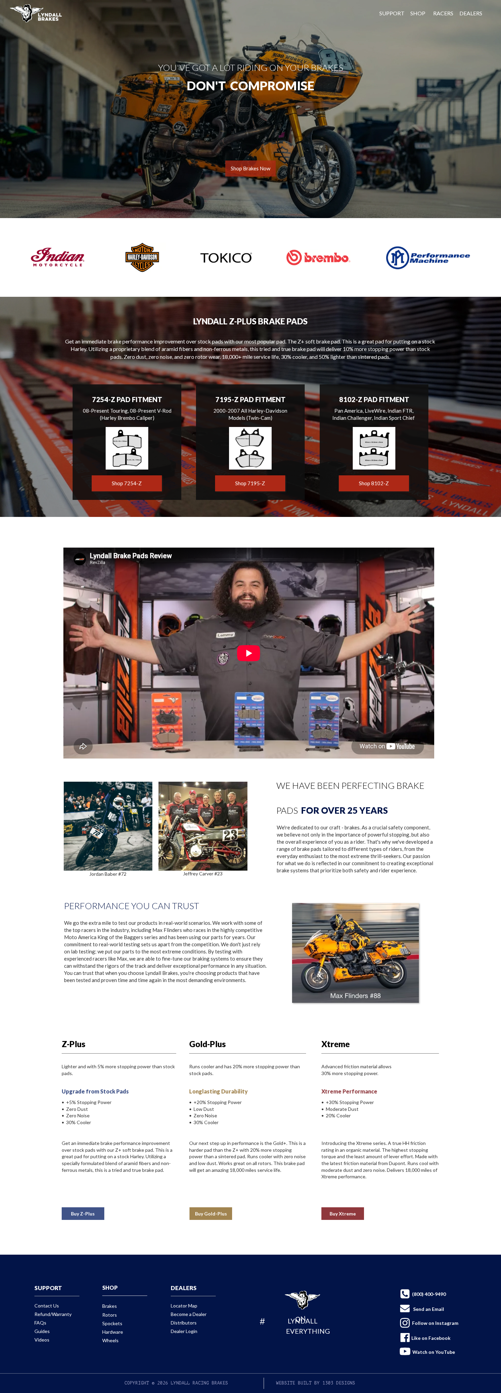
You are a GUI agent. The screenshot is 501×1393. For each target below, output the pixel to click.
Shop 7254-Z (127, 483)
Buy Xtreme (343, 1213)
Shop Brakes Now (250, 168)
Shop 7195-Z (250, 483)
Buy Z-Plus (83, 1213)
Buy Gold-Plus (211, 1213)
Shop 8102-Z (374, 483)
